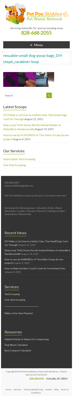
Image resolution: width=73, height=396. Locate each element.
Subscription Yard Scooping (19, 159)
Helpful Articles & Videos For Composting (27, 339)
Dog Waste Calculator (16, 344)
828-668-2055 (36, 33)
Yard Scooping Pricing (33, 389)
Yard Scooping (12, 294)
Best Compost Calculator (18, 350)
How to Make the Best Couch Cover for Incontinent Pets (35, 268)
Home (8, 389)
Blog (56, 389)
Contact (48, 389)
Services (17, 389)
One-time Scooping (14, 165)
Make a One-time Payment (19, 313)
